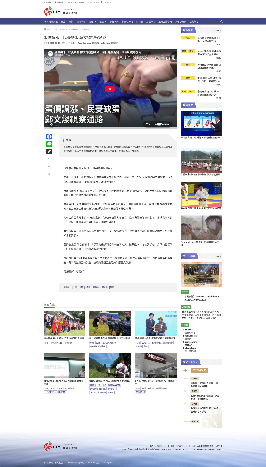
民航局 (151, 388)
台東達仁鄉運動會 (98, 346)
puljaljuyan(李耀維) (109, 43)
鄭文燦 (105, 287)
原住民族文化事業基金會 (54, 2)
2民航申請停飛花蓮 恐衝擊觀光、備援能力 (155, 382)
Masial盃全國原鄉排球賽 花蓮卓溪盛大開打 (209, 53)
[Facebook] (49, 136)
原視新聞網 (70, 13)
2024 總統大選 (50, 21)
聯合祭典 (68, 342)
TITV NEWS (68, 9)
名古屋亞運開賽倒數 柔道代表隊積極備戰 (201, 208)
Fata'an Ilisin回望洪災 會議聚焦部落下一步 (201, 243)
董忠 (146, 346)
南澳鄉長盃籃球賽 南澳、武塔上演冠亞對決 (209, 79)
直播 (63, 21)
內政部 (139, 346)
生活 (75, 287)
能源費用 (62, 392)
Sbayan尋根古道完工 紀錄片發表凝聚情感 (110, 381)
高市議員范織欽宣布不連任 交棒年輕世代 (209, 39)
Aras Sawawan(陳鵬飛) (88, 43)
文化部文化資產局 (98, 392)
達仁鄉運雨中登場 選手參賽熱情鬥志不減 (109, 338)
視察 (88, 287)
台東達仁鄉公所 (109, 342)
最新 (71, 21)
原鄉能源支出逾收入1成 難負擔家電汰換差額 (63, 382)
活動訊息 (194, 21)
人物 (138, 342)
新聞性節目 (127, 21)
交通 (138, 388)
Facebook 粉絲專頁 (76, 2)
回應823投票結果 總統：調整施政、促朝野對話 (205, 397)
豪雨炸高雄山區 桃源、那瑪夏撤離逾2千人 (209, 93)
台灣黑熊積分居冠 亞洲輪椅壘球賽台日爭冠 (204, 410)
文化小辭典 (180, 21)
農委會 (96, 287)
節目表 (139, 21)
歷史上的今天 (165, 21)
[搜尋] (221, 21)
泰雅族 (111, 392)
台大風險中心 (50, 392)
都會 (82, 287)
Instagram (108, 2)
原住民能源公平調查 (65, 388)
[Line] (49, 144)
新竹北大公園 (56, 342)
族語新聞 (114, 21)
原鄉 (92, 342)
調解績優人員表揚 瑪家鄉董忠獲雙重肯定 (155, 338)
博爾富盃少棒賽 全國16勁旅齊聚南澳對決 (209, 66)
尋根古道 (112, 388)
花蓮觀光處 (141, 392)
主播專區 (150, 21)
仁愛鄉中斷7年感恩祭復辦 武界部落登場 (200, 174)
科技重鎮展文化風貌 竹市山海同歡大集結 (64, 338)
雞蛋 (112, 287)
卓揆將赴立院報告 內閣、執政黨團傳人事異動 (204, 385)
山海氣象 (80, 21)
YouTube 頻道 (93, 2)
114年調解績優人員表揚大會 (160, 342)
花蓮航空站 (161, 388)
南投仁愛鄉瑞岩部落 (111, 385)
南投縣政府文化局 (98, 388)
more (195, 421)
